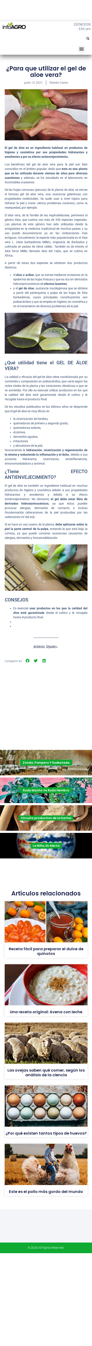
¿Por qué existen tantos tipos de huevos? (46, 1133)
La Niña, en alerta (46, 846)
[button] (88, 38)
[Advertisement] (46, 694)
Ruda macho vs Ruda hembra (46, 790)
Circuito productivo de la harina (46, 818)
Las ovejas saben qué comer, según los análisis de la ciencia (46, 1073)
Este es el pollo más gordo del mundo (46, 1191)
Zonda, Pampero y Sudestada (46, 763)
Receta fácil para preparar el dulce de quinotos (46, 951)
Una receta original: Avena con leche (46, 1012)
